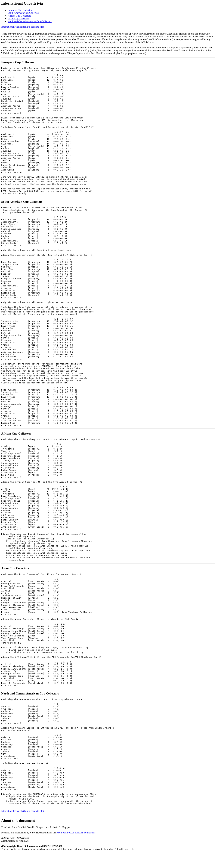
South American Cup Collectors (23, 13)
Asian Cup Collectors (18, 18)
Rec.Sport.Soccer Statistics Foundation (75, 832)
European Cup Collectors (20, 10)
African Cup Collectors (19, 15)
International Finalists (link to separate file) (22, 26)
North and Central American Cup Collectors (30, 21)
